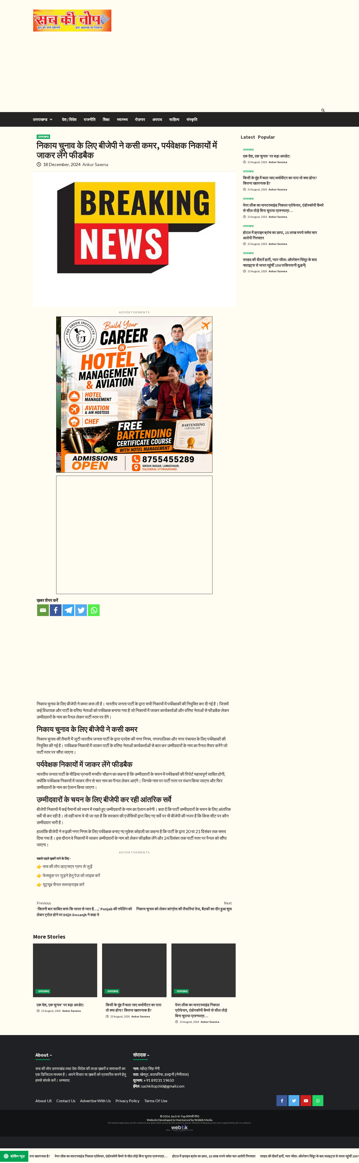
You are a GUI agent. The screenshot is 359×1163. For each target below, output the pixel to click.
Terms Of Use (155, 1100)
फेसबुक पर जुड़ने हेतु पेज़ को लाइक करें (71, 875)
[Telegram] (68, 610)
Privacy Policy (127, 1100)
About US (43, 1100)
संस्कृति (192, 119)
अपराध (157, 119)
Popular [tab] (266, 137)
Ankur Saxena (95, 164)
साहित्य (174, 119)
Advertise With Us (95, 1100)
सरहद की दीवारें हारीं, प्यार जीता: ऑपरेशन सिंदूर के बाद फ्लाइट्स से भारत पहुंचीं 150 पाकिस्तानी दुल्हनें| (297, 1156)
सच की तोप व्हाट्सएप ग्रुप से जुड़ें (67, 866)
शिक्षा (106, 119)
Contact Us (65, 1100)
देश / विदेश (69, 119)
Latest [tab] (248, 137)
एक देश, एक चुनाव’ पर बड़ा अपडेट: (60, 1004)
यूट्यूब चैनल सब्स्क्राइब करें (63, 884)
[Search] (323, 110)
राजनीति (89, 119)
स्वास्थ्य (122, 119)
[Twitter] (81, 610)
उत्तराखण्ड (40, 119)
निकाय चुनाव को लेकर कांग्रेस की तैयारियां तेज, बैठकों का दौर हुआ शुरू (184, 906)
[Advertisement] (179, 68)
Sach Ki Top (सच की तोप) (185, 1116)
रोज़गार (140, 119)
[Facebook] (56, 610)
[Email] (43, 610)
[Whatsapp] (94, 610)
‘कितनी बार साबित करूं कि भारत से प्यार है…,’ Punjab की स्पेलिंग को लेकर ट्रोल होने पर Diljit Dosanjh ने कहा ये (84, 909)
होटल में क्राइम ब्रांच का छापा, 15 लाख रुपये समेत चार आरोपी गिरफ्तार (192, 1156)
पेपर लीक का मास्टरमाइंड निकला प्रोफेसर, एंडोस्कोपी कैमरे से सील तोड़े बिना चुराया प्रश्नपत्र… (201, 1010)
